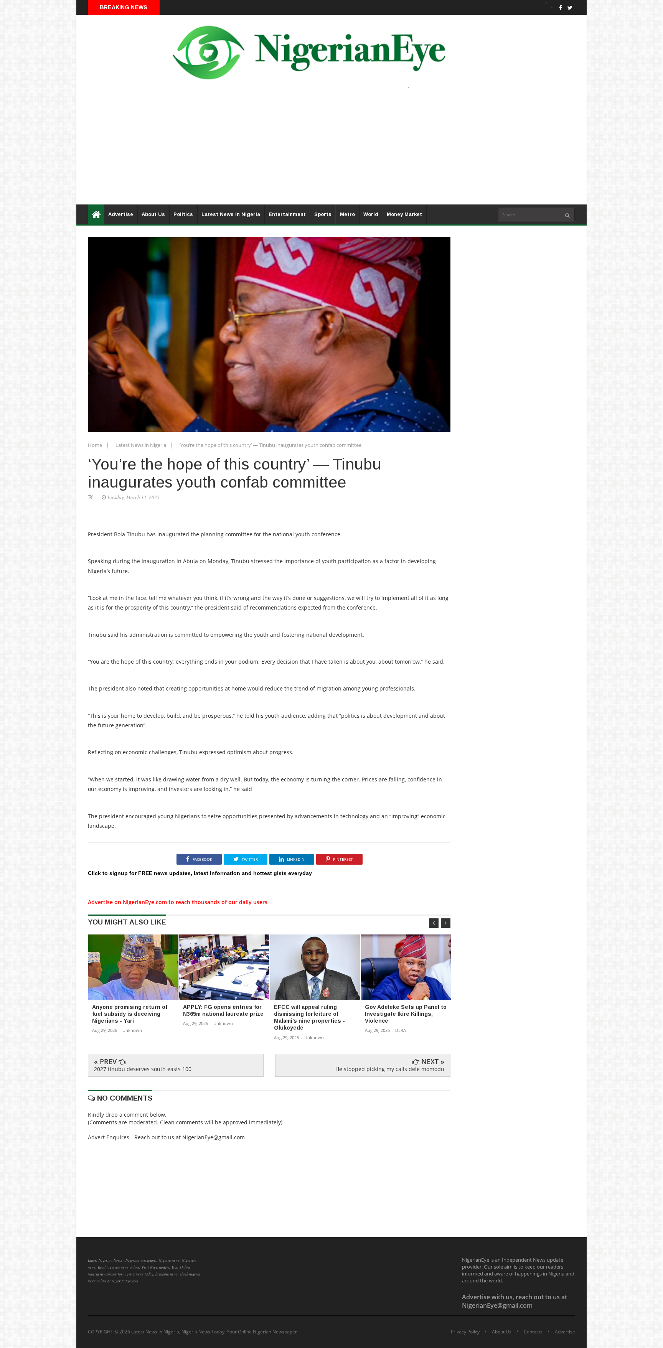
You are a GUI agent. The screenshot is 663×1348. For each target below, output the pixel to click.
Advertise (120, 214)
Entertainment (287, 214)
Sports (323, 214)
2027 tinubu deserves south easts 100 (142, 1069)
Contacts (533, 1332)
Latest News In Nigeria (230, 214)
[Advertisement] (306, 150)
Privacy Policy (465, 1332)
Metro (347, 214)
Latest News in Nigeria (141, 445)
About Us (153, 214)
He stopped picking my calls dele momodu (389, 1069)
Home (95, 445)
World (370, 214)
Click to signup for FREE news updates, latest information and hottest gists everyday (200, 873)
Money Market (404, 214)
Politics (183, 214)
